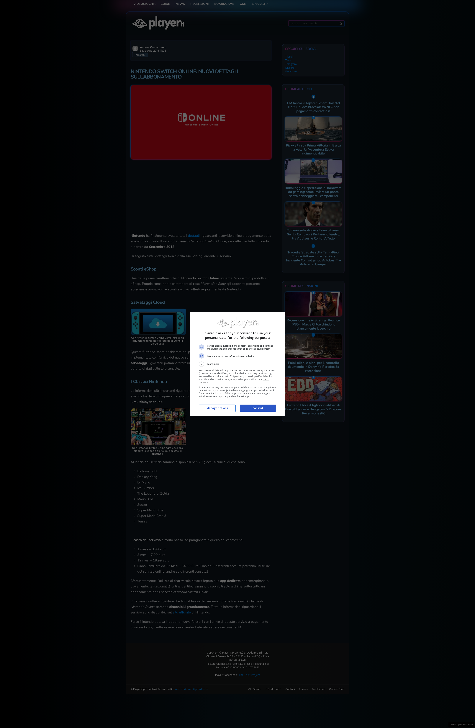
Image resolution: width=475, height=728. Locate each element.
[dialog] (237, 364)
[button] (237, 364)
